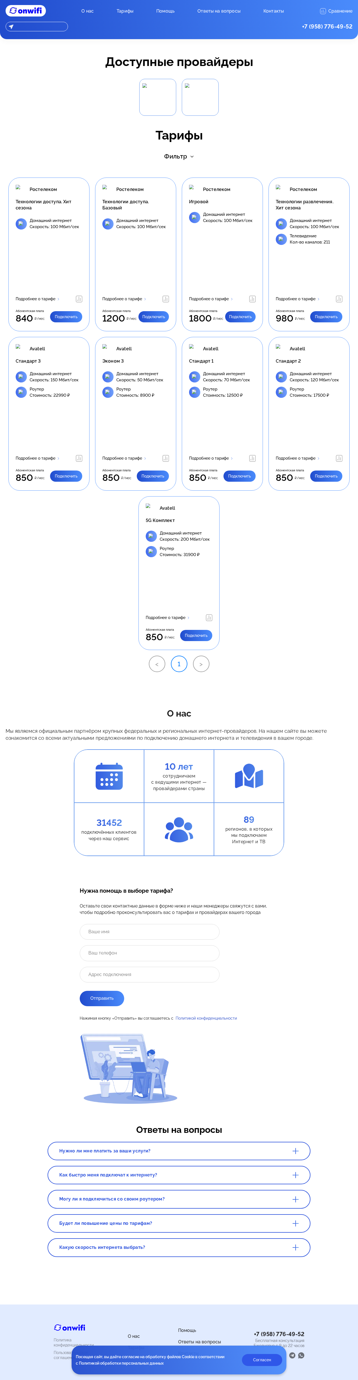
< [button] (157, 664)
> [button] (201, 664)
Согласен (262, 1360)
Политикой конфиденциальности (206, 1018)
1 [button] (179, 664)
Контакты (273, 11)
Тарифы (125, 11)
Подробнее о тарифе (35, 299)
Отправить (102, 998)
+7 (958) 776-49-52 (327, 26)
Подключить (66, 317)
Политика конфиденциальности (74, 1342)
